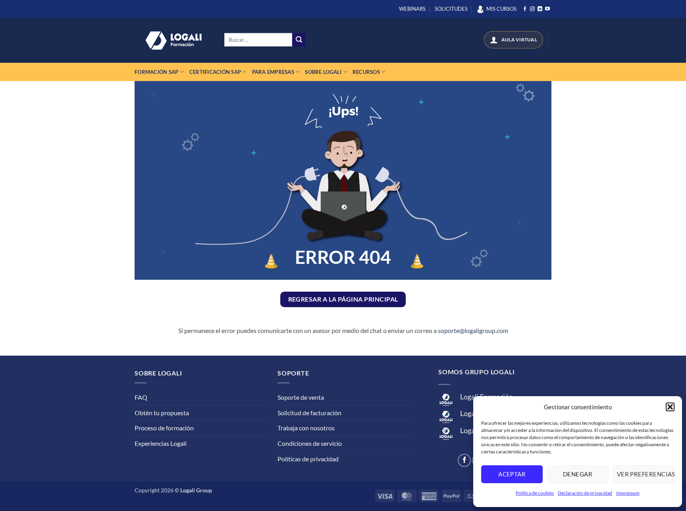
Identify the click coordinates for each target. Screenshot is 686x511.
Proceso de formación (164, 428)
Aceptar (512, 474)
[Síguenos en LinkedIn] (540, 9)
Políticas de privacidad (308, 459)
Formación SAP (156, 72)
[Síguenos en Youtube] (547, 9)
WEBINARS (412, 9)
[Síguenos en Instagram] (532, 9)
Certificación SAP (215, 72)
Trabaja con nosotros (306, 428)
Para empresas (273, 72)
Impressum (628, 493)
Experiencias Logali (161, 443)
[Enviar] (299, 39)
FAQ (141, 397)
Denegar (577, 474)
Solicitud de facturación (309, 412)
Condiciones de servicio (309, 443)
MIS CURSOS (501, 9)
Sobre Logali (323, 72)
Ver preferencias (645, 474)
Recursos (366, 72)
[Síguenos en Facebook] (524, 9)
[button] (670, 407)
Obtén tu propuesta (162, 412)
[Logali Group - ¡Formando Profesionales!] (173, 40)
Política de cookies (535, 493)
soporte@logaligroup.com (473, 330)
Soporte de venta (300, 397)
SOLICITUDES (451, 9)
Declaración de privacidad (585, 493)
